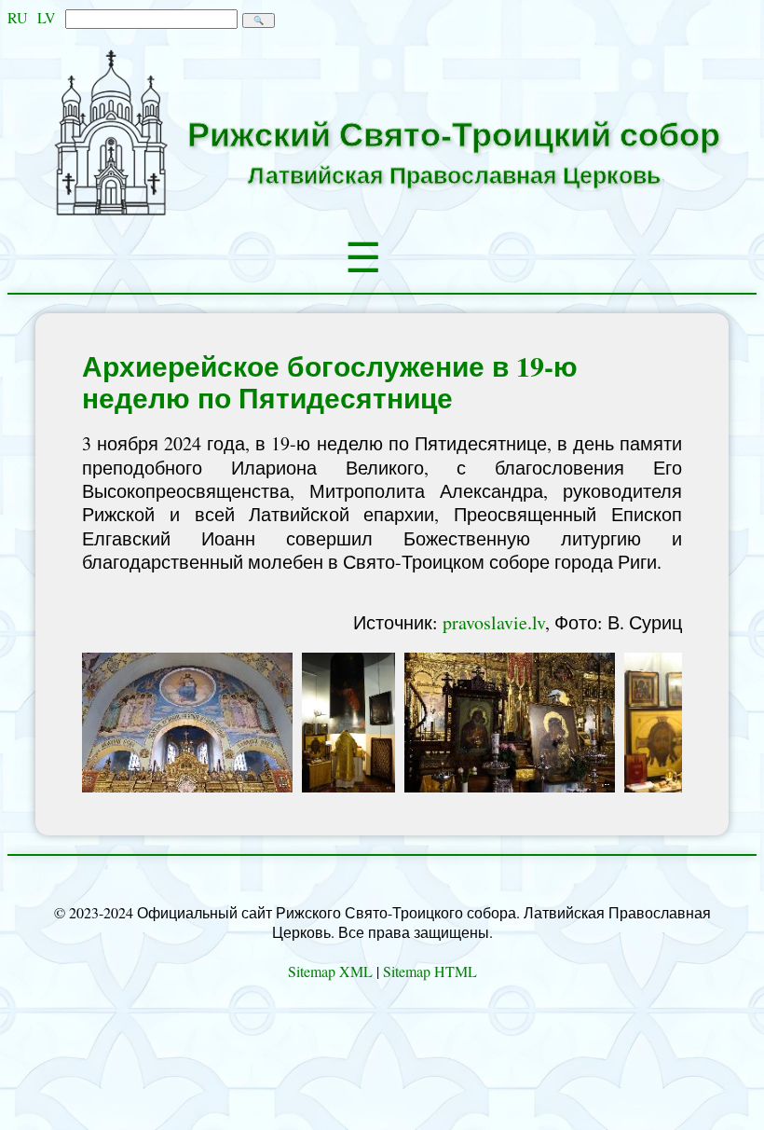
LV (46, 17)
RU (17, 17)
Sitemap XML (330, 971)
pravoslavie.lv (494, 622)
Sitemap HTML (430, 971)
